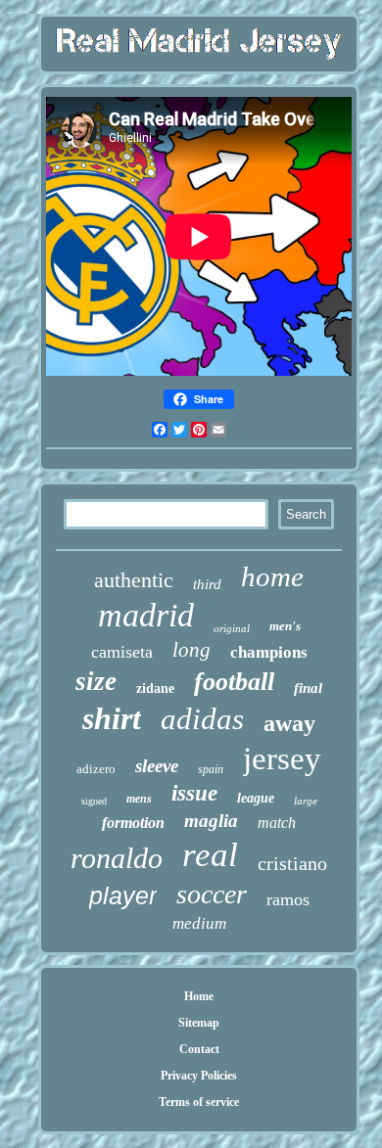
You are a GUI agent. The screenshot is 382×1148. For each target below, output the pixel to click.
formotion (133, 822)
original (232, 628)
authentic (133, 580)
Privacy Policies (199, 1075)
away (289, 723)
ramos (288, 899)
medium (199, 923)
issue (194, 793)
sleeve (156, 766)
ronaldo (117, 858)
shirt (111, 718)
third (207, 584)
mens (139, 798)
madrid (146, 615)
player (123, 895)
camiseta (122, 652)
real (210, 855)
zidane (155, 688)
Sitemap (198, 1023)
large (305, 800)
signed (94, 801)
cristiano (292, 863)
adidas (202, 719)
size (96, 681)
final (308, 688)
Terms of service (199, 1102)
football (234, 681)
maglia (211, 820)
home (272, 576)
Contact (199, 1049)
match (277, 822)
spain (210, 769)
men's (285, 626)
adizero (96, 768)
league (255, 798)
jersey (282, 758)
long (191, 650)
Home (199, 996)
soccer (211, 894)
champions (269, 652)
